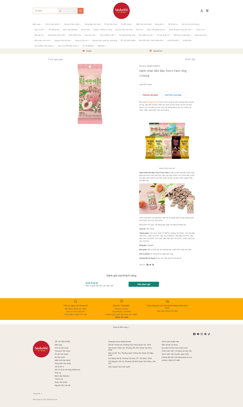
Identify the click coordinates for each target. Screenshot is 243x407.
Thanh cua (59, 379)
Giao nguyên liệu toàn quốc (119, 367)
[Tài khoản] (202, 10)
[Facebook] (194, 334)
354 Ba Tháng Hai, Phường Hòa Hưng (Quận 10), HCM (129, 345)
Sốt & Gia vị (59, 367)
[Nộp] (80, 11)
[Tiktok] (209, 334)
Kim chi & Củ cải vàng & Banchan (67, 370)
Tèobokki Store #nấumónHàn (119, 342)
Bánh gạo (58, 345)
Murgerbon (151, 102)
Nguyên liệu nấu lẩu (62, 385)
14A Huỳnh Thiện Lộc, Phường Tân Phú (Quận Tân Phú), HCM (130, 349)
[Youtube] (198, 334)
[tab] (150, 95)
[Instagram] (202, 334)
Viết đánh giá (143, 284)
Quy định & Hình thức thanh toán (175, 348)
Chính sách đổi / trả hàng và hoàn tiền (177, 351)
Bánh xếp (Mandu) (62, 376)
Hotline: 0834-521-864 (171, 360)
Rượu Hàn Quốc (61, 382)
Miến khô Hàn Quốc (62, 360)
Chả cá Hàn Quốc (61, 348)
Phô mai (58, 373)
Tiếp (193, 59)
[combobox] (45, 11)
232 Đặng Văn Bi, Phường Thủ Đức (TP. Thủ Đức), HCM (130, 358)
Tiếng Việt (36, 393)
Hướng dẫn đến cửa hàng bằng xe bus (177, 357)
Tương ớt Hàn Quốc (62, 351)
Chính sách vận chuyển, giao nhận (175, 354)
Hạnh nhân (58, 59)
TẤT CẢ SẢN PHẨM (62, 342)
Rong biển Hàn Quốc (63, 363)
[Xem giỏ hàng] (207, 10)
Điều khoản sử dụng (170, 345)
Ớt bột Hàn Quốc (61, 354)
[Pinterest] (205, 334)
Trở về (187, 59)
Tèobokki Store (52, 399)
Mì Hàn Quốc (60, 357)
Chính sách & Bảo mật (170, 342)
